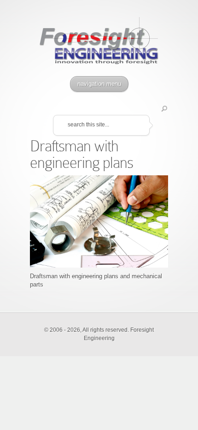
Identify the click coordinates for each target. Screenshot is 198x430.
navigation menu (99, 83)
